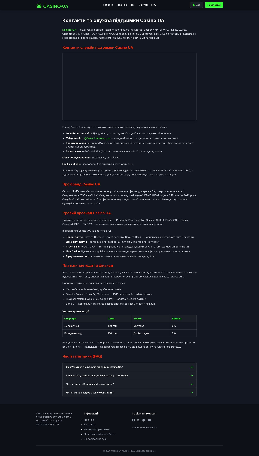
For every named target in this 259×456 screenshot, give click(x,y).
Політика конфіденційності (100, 434)
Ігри (132, 4)
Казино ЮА (69, 29)
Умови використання (96, 429)
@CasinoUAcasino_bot (97, 138)
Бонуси (143, 4)
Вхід (198, 5)
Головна (108, 4)
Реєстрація (214, 5)
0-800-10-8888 (91, 151)
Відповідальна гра (95, 438)
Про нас (122, 4)
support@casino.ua (102, 143)
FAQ (153, 4)
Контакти (89, 424)
